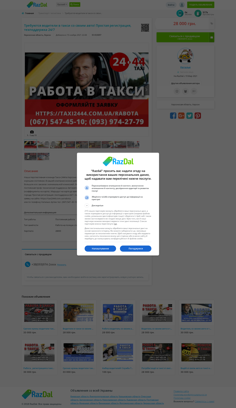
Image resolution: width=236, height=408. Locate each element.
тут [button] (115, 223)
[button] (118, 205)
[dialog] (118, 204)
